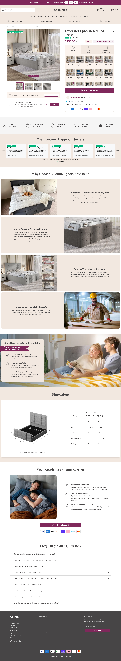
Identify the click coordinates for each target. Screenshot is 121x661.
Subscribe (97, 630)
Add (54, 104)
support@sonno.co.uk (16, 633)
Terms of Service (44, 626)
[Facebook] (11, 641)
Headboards (64, 17)
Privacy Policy (43, 632)
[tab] (31, 77)
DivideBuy (42, 638)
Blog (59, 623)
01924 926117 (14, 630)
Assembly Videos (62, 626)
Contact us (61, 620)
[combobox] (13, 10)
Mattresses (74, 17)
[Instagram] (20, 641)
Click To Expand (34, 75)
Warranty (41, 623)
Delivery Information (44, 620)
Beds (31, 17)
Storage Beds (42, 17)
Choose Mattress (50, 95)
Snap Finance (61, 629)
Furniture (86, 17)
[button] (20, 86)
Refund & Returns (44, 629)
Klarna (41, 635)
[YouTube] (15, 641)
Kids (53, 17)
